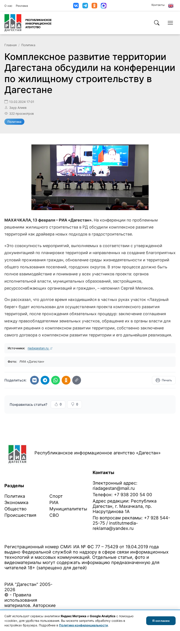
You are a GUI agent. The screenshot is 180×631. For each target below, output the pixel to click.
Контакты (158, 5)
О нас (8, 5)
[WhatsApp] (55, 380)
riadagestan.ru (38, 348)
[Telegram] (85, 5)
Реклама (22, 5)
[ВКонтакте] (76, 5)
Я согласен (160, 620)
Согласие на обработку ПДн (67, 574)
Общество (15, 508)
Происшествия (20, 515)
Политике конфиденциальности (83, 625)
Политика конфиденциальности (24, 574)
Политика (28, 45)
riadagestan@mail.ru (114, 488)
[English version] (170, 5)
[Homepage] (28, 23)
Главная (10, 45)
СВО (54, 515)
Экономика (16, 502)
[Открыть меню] (170, 23)
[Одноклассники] (94, 5)
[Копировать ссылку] (76, 380)
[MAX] (103, 5)
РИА (54, 502)
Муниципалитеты (68, 508)
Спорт (56, 496)
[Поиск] (156, 22)
